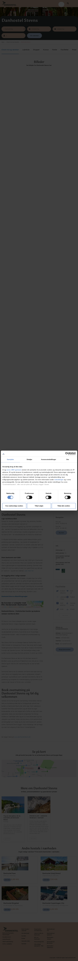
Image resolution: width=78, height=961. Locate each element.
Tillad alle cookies (63, 506)
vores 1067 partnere (13, 470)
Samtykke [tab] (10, 459)
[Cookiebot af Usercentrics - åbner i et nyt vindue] (67, 453)
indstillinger (59, 479)
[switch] (29, 497)
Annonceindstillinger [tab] (48, 459)
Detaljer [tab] (29, 459)
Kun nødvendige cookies (14, 506)
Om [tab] (67, 459)
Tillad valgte (39, 506)
